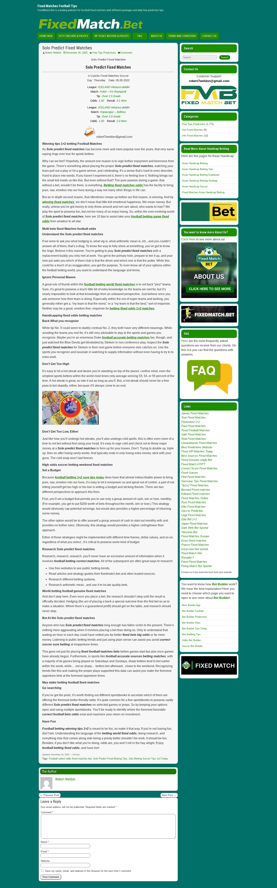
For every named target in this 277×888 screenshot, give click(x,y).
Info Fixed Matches (192, 135)
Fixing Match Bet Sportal (196, 566)
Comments (126, 52)
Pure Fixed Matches (193, 502)
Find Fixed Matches (193, 476)
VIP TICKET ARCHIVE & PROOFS (111, 36)
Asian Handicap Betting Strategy (200, 180)
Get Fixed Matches (192, 129)
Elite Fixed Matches (193, 506)
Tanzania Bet (189, 532)
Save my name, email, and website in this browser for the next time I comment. (88, 871)
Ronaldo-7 (187, 557)
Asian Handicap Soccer (195, 186)
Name (45, 841)
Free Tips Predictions (104, 52)
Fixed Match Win (191, 553)
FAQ (140, 36)
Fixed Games (189, 472)
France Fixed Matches (195, 544)
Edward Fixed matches (195, 493)
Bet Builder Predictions (194, 616)
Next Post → (169, 795)
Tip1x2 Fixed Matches (195, 485)
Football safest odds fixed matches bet (70, 758)
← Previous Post (49, 795)
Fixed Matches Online (194, 498)
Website (45, 861)
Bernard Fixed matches (195, 489)
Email (45, 851)
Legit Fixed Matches (193, 515)
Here (184, 340)
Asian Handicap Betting (195, 163)
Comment (47, 812)
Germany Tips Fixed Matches (199, 481)
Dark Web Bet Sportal (194, 527)
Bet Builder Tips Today (194, 628)
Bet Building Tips (191, 634)
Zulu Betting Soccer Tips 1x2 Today (148, 758)
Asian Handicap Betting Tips (197, 169)
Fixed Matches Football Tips (57, 6)
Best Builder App (191, 605)
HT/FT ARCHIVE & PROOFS (73, 36)
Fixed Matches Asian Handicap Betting (203, 192)
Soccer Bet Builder (192, 646)
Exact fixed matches (194, 540)
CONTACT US (209, 36)
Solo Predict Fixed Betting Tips (110, 758)
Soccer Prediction (192, 510)
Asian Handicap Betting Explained (200, 174)
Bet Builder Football (193, 611)
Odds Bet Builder (191, 640)
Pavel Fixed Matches (194, 561)
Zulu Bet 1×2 (189, 519)
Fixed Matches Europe (195, 536)
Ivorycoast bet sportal (194, 549)
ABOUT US (156, 36)
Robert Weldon (53, 52)
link (189, 350)
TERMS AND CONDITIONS (182, 36)
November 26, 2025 (76, 52)
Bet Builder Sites (191, 622)
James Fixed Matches (195, 413)
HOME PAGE (46, 36)
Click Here (188, 239)
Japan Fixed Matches (194, 523)
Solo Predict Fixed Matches (67, 48)
